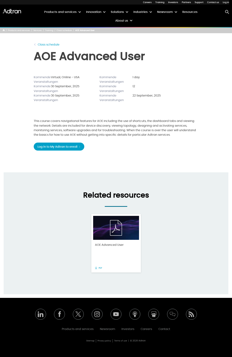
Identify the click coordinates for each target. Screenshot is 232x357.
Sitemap (90, 341)
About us (121, 20)
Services (37, 30)
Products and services (60, 12)
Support (199, 2)
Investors (173, 2)
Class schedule (64, 30)
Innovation (93, 12)
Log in (226, 2)
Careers (147, 2)
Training (159, 2)
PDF (100, 268)
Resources (190, 12)
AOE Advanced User (109, 244)
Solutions (117, 12)
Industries (140, 12)
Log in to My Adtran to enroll (58, 146)
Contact (164, 329)
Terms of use (120, 341)
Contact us (213, 2)
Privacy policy (104, 341)
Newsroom (165, 12)
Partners (186, 2)
